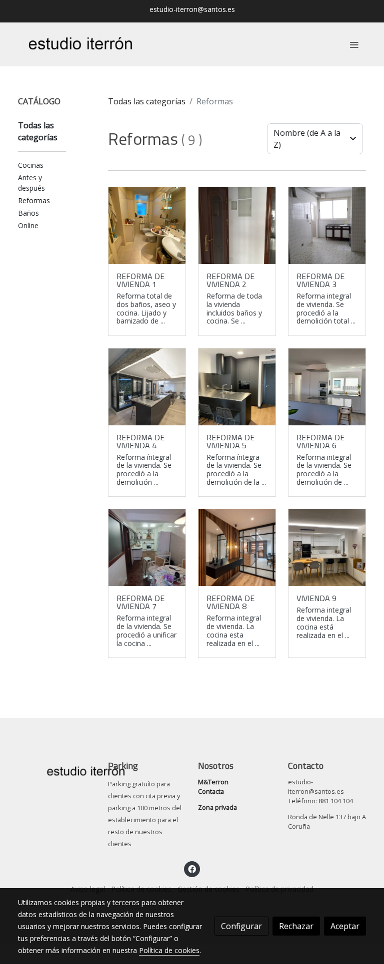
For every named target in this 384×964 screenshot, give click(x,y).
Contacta (211, 791)
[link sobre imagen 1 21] (237, 547)
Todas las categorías (147, 101)
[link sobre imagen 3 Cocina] (327, 547)
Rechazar (296, 926)
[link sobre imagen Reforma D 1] (147, 386)
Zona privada (217, 807)
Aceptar (345, 926)
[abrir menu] (354, 44)
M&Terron (213, 781)
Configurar (241, 926)
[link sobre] (57, 770)
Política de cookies (169, 950)
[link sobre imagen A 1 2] (327, 386)
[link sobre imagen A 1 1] (327, 225)
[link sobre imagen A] (147, 225)
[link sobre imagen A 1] (237, 225)
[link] (82, 44)
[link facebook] (192, 869)
